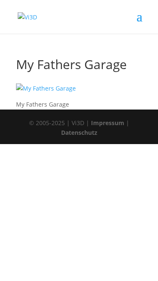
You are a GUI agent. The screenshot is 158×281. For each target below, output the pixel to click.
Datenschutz (79, 132)
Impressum (107, 123)
